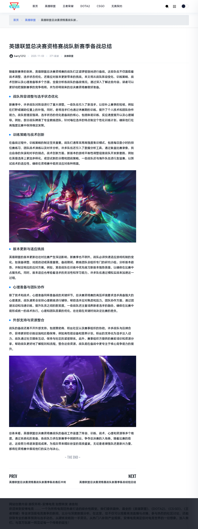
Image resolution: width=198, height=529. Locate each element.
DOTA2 (85, 6)
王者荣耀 (68, 6)
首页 (35, 6)
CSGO (100, 6)
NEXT (132, 476)
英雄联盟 (50, 6)
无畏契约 (116, 6)
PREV (13, 476)
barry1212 (20, 56)
